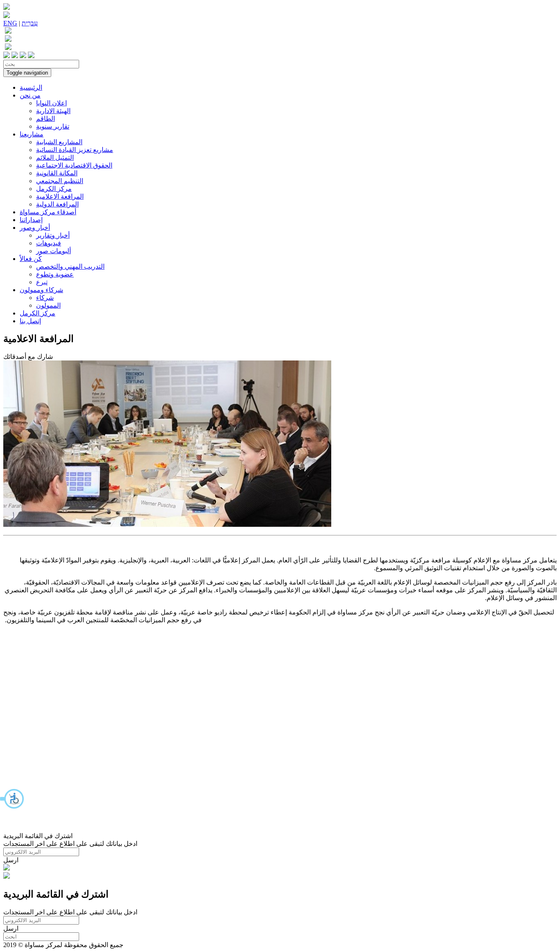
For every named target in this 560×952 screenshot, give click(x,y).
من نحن (30, 95)
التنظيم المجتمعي (59, 180)
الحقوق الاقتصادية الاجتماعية (74, 165)
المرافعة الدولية (57, 204)
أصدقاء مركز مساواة (48, 212)
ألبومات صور (53, 250)
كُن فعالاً (31, 258)
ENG (10, 23)
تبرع (42, 282)
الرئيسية (31, 87)
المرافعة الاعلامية (60, 196)
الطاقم (45, 118)
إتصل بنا (30, 320)
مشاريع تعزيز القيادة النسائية (74, 149)
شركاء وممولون (41, 289)
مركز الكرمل (54, 188)
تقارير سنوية (52, 126)
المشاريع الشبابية (59, 141)
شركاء (45, 297)
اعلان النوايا (51, 103)
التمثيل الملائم (55, 157)
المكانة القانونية (56, 173)
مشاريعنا (31, 134)
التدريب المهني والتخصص (70, 266)
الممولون (48, 305)
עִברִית (30, 23)
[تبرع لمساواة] (6, 868)
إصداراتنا (31, 219)
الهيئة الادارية (53, 110)
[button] (12, 799)
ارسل (10, 860)
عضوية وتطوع (55, 274)
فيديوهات (48, 243)
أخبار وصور (35, 227)
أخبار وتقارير (53, 235)
